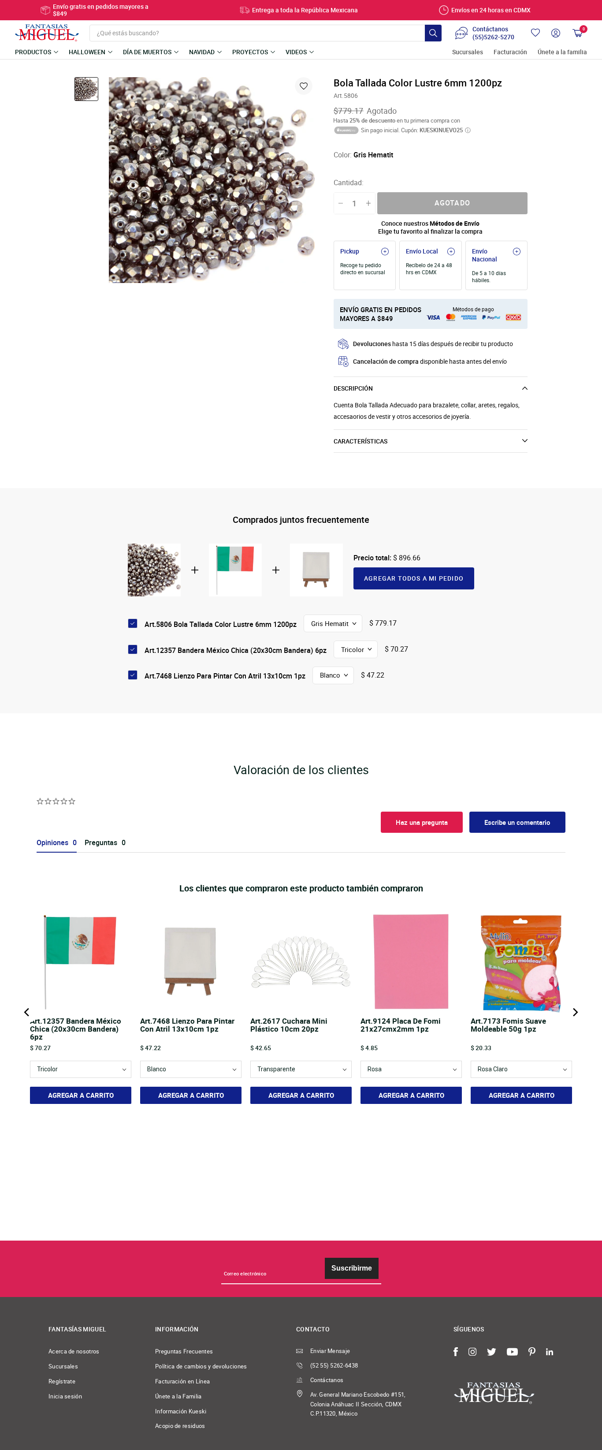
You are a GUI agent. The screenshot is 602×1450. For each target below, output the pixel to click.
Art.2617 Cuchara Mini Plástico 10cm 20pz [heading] (288, 1025)
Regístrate (61, 1381)
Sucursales (467, 52)
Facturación (510, 52)
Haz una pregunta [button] (422, 822)
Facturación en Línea (182, 1381)
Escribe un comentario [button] (517, 822)
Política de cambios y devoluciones (201, 1366)
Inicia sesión (65, 1396)
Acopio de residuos (180, 1426)
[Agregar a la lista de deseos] (303, 86)
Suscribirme (351, 1268)
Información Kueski (181, 1411)
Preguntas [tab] (101, 842)
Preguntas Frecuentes (184, 1351)
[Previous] (27, 1012)
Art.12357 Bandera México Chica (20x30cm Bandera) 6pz (236, 650)
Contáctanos (326, 1380)
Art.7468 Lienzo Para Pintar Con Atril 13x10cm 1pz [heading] (187, 1025)
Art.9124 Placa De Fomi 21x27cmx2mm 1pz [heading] (400, 1025)
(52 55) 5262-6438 (334, 1365)
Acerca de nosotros (74, 1351)
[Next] (574, 1012)
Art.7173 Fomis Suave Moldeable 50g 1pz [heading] (508, 1025)
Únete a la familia (562, 52)
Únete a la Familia (178, 1396)
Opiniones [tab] (52, 842)
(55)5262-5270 (493, 37)
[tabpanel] (212, 180)
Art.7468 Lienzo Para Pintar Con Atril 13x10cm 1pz (225, 676)
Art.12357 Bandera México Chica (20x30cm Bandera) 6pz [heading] (75, 1029)
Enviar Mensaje (330, 1351)
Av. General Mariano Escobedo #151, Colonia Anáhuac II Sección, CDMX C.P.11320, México (358, 1404)
